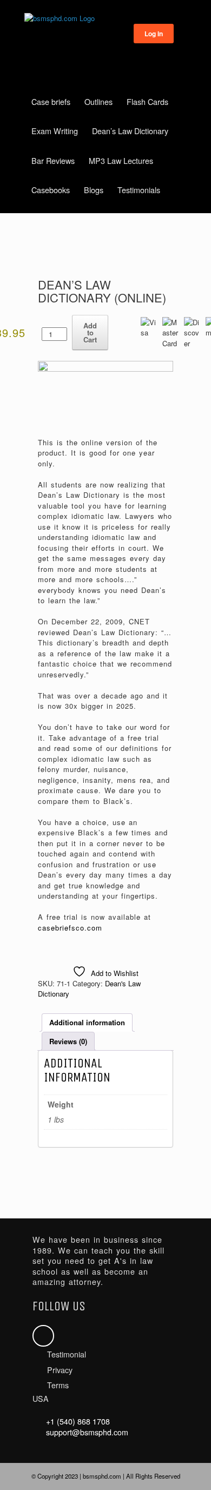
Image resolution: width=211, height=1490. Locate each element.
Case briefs (50, 101)
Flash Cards (147, 101)
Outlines (98, 101)
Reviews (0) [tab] (68, 1041)
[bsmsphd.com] (105, 18)
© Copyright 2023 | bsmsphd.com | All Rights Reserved (105, 1476)
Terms (58, 1385)
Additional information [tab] (87, 1022)
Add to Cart (90, 332)
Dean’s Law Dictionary (130, 130)
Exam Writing (54, 130)
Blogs (93, 189)
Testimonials (138, 189)
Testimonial (66, 1354)
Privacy (59, 1369)
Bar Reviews (53, 160)
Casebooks (50, 189)
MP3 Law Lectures (121, 160)
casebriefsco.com (70, 927)
